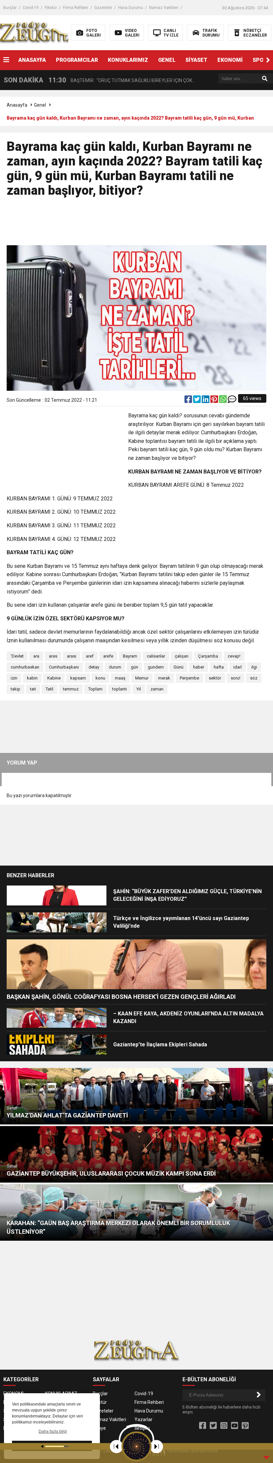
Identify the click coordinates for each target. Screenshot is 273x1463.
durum (115, 667)
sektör (215, 678)
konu (100, 678)
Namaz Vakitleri (163, 7)
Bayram (130, 656)
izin (14, 678)
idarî (237, 667)
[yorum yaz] (232, 400)
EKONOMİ (230, 60)
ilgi (254, 667)
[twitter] (197, 400)
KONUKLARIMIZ (128, 60)
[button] (268, 60)
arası (71, 656)
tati (33, 688)
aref (90, 656)
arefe (108, 656)
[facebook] (188, 400)
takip (15, 688)
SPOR (260, 60)
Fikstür (51, 7)
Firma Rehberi (75, 7)
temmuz (71, 688)
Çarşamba (208, 656)
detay (94, 667)
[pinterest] (214, 400)
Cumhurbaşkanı (64, 667)
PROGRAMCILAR (77, 60)
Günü (178, 667)
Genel (40, 105)
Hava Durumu (130, 7)
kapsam (78, 678)
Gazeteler (103, 7)
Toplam (95, 688)
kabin (32, 678)
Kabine (54, 678)
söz (253, 678)
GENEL (166, 60)
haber (198, 667)
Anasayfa (17, 105)
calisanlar (156, 656)
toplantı (119, 688)
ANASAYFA (32, 60)
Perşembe (189, 678)
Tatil (49, 688)
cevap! (234, 656)
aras (53, 656)
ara (36, 656)
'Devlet (17, 656)
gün (134, 667)
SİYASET (196, 60)
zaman (156, 688)
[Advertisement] (136, 224)
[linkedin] (206, 400)
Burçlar (10, 7)
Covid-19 (31, 7)
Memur (141, 678)
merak (164, 678)
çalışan (181, 656)
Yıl (138, 688)
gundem (156, 667)
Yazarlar (143, 1419)
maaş (120, 678)
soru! (235, 678)
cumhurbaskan (25, 667)
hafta (219, 667)
